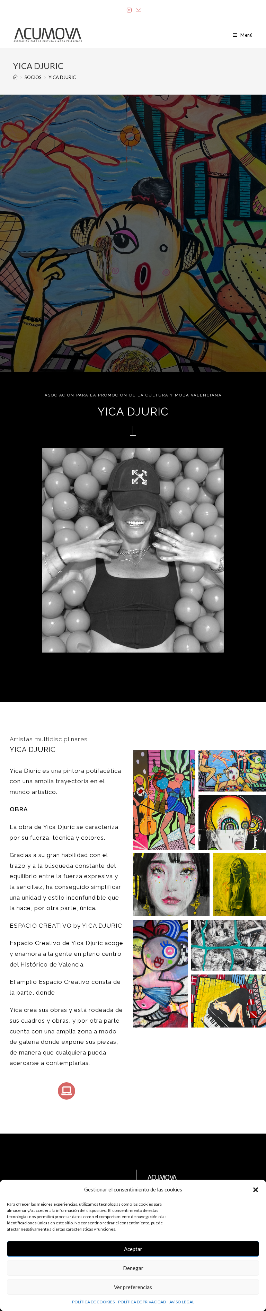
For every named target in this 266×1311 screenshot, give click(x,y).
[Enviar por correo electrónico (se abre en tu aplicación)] (137, 10)
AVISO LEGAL (181, 1301)
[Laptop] (66, 1091)
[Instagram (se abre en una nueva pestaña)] (129, 10)
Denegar (133, 1268)
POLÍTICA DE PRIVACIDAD (142, 1301)
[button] (255, 1189)
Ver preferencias (133, 1287)
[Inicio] (15, 77)
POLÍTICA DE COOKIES (93, 1301)
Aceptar (133, 1249)
